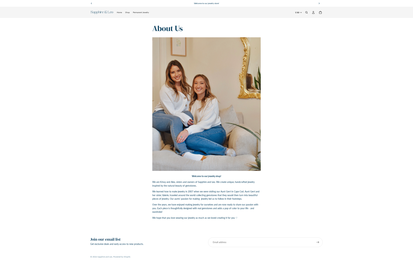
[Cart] (320, 12)
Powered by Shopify (121, 257)
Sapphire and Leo (104, 257)
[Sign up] (317, 242)
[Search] (306, 12)
